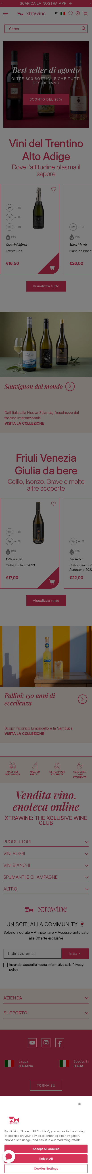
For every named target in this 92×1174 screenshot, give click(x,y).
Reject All (45, 1158)
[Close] (79, 1104)
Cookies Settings (46, 1168)
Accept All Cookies (46, 1149)
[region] (46, 1134)
